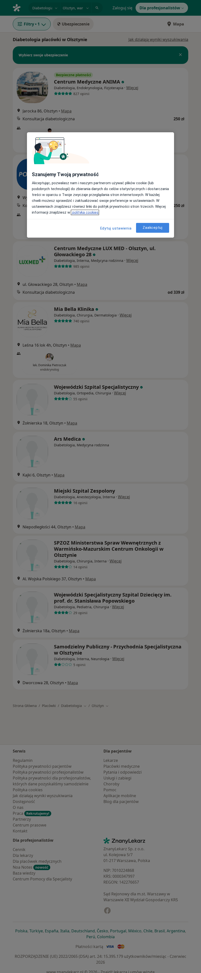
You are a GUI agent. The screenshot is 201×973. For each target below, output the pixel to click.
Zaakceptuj (153, 227)
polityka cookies (85, 212)
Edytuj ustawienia (116, 228)
